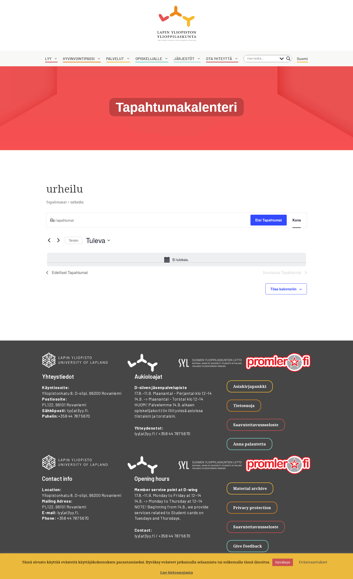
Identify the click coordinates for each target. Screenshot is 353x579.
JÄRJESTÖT (184, 58)
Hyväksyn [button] (282, 562)
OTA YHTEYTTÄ (219, 58)
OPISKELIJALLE (148, 58)
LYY (48, 58)
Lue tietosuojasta (176, 572)
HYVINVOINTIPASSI (79, 58)
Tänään (74, 240)
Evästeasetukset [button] (313, 562)
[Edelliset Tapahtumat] (49, 240)
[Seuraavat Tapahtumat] (58, 240)
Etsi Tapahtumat (268, 220)
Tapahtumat (56, 202)
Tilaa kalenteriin (283, 288)
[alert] (176, 259)
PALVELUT (115, 58)
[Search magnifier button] (288, 58)
